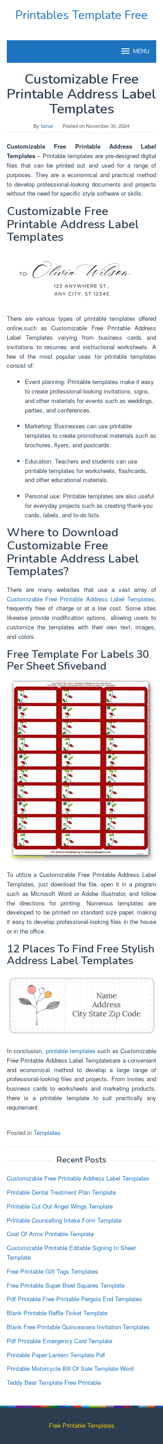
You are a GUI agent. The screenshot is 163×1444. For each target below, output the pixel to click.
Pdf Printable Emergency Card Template (59, 1340)
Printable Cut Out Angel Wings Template (60, 1206)
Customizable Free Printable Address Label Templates (80, 599)
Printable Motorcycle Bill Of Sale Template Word (70, 1368)
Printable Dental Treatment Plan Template (61, 1192)
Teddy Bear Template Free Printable (54, 1382)
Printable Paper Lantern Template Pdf (56, 1354)
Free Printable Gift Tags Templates (52, 1271)
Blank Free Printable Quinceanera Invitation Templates (78, 1326)
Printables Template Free (81, 15)
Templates (47, 1132)
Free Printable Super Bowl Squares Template (66, 1285)
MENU (141, 51)
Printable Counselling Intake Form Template (64, 1220)
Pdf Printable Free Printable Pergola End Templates (74, 1298)
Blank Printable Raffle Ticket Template (57, 1312)
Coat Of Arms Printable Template (50, 1233)
